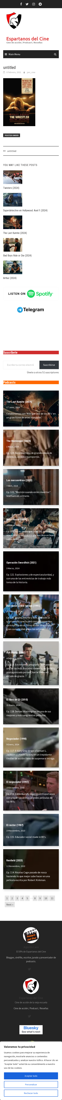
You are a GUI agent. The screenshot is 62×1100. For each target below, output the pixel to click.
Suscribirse (49, 364)
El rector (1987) (14, 825)
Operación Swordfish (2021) (21, 562)
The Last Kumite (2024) (15, 233)
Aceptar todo (31, 1075)
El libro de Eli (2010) (17, 699)
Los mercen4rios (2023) (19, 480)
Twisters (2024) (11, 187)
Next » (9, 904)
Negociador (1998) (16, 738)
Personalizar (31, 1084)
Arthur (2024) (10, 278)
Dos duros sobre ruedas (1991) (23, 605)
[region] (31, 1070)
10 (46, 898)
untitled (11, 151)
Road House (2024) (16, 519)
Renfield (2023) (14, 860)
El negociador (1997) (17, 781)
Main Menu (14, 54)
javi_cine (31, 72)
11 (52, 898)
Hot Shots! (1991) (15, 652)
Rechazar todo (31, 1093)
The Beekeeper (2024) (18, 440)
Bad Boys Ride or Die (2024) (17, 255)
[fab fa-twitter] (29, 969)
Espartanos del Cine (27, 38)
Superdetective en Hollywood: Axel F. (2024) (25, 210)
